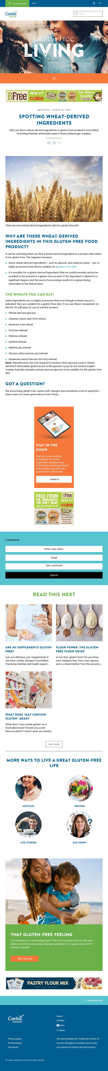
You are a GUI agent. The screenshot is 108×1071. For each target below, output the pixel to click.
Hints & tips (19, 26)
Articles (9, 26)
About (60, 1016)
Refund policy (15, 1043)
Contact (60, 1020)
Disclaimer (13, 1047)
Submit (54, 575)
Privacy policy (15, 1039)
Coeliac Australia (19, 3)
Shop (34, 3)
